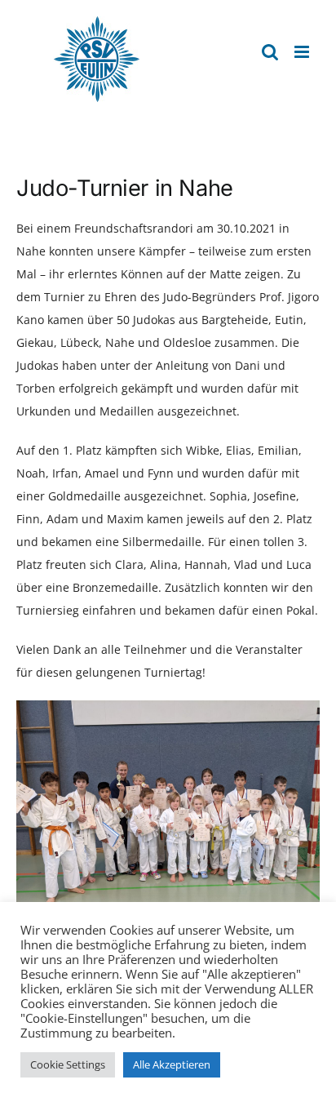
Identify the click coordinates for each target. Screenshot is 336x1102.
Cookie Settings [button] (67, 1064)
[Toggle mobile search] (270, 51)
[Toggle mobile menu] (303, 51)
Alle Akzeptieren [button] (171, 1064)
